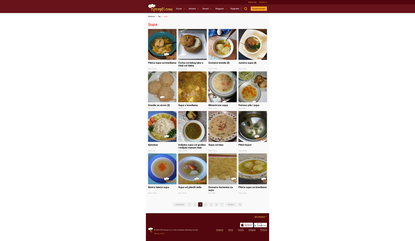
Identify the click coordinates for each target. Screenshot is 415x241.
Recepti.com (160, 8)
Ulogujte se (263, 2)
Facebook (219, 230)
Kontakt (195, 230)
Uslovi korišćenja (178, 230)
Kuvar (179, 8)
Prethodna (180, 205)
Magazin (219, 8)
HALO (162, 234)
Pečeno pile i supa (252, 90)
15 (240, 205)
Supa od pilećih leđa (192, 173)
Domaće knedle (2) (222, 49)
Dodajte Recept (258, 9)
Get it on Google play (260, 225)
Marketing (188, 230)
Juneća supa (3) (252, 49)
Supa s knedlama (192, 90)
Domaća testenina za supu (222, 173)
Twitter (230, 230)
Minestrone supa (222, 90)
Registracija (252, 2)
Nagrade (235, 8)
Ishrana (192, 8)
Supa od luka (222, 131)
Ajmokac (162, 131)
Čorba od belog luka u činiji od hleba (192, 49)
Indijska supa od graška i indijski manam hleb (192, 131)
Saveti (205, 8)
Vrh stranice (260, 217)
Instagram (252, 230)
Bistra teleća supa (162, 173)
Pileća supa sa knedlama (162, 49)
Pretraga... (245, 8)
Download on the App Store (246, 225)
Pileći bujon (252, 131)
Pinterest (263, 230)
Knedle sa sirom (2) (162, 90)
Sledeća (231, 205)
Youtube (241, 230)
